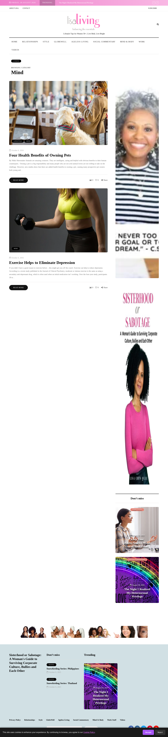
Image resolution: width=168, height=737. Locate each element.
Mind (28, 141)
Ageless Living (79, 42)
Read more (18, 180)
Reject (160, 732)
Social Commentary (104, 42)
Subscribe (152, 8)
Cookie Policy (89, 732)
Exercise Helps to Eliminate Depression (42, 262)
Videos (15, 50)
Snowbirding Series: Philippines (63, 668)
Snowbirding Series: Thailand (62, 683)
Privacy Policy (15, 720)
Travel (51, 664)
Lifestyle (18, 141)
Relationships (30, 42)
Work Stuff (137, 509)
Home (14, 42)
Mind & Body (127, 42)
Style (46, 42)
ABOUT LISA (14, 8)
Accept (148, 732)
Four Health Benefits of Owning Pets (40, 155)
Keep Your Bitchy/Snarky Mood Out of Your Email (137, 543)
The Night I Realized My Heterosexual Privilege (76, 3)
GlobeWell (60, 42)
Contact (26, 8)
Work (142, 42)
